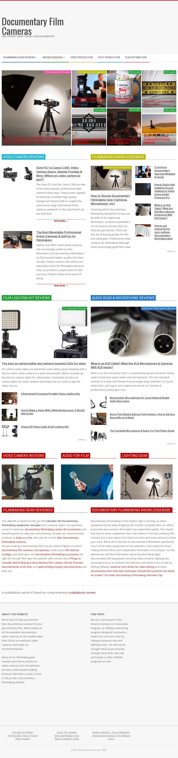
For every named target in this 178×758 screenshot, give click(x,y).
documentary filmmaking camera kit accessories (53, 529)
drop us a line (24, 537)
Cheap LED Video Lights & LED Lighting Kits (45, 426)
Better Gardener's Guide (67, 739)
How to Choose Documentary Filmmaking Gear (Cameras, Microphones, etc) (110, 199)
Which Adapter (22, 739)
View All (171, 251)
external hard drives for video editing (132, 566)
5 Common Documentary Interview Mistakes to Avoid (88, 101)
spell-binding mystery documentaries (60, 566)
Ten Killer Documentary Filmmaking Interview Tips (133, 575)
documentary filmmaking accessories (57, 554)
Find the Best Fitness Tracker (23, 736)
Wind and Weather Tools (67, 736)
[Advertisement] (133, 25)
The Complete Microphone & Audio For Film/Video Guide (142, 430)
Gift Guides (135, 71)
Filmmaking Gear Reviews (57, 71)
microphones (41, 550)
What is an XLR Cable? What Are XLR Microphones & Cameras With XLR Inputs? (164, 212)
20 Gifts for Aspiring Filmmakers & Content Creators (157, 139)
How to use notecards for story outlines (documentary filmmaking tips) (163, 232)
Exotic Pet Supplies (67, 732)
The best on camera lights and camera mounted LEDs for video (44, 363)
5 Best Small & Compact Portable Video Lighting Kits (50, 393)
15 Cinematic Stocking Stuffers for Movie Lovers (122, 101)
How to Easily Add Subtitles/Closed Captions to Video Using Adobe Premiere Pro (164, 191)
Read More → (61, 221)
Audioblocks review (82, 592)
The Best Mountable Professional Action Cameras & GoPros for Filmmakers (58, 236)
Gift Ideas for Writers (22, 732)
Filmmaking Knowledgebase (91, 71)
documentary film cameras (17, 550)
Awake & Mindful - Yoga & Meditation (111, 732)
